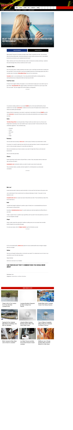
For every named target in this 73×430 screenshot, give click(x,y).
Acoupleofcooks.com (11, 197)
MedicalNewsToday (22, 73)
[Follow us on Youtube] (52, 7)
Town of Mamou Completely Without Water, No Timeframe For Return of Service (45, 324)
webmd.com (20, 245)
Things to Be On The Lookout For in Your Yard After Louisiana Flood (9, 305)
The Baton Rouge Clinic (11, 121)
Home (17, 7)
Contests (33, 7)
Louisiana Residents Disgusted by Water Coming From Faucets (27, 305)
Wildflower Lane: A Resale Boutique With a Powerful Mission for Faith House (44, 342)
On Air (20, 7)
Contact (38, 7)
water (13, 274)
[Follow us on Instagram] (49, 7)
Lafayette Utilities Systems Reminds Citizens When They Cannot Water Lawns (27, 324)
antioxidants (19, 107)
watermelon (11, 114)
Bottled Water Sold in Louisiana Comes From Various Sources (45, 304)
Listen (25, 7)
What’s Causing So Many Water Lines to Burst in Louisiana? (9, 341)
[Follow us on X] (54, 7)
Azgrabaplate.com (10, 164)
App (28, 7)
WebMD (27, 105)
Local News (19, 276)
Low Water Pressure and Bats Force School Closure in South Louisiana (27, 342)
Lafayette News (14, 276)
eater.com (22, 141)
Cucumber (9, 76)
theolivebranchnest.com (17, 210)
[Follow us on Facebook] (46, 7)
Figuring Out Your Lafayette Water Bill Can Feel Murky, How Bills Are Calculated (9, 324)
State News (24, 276)
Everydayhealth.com (16, 85)
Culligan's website (22, 227)
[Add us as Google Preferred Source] (43, 7)
